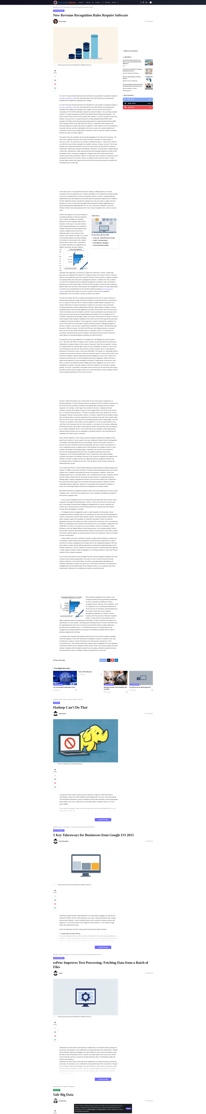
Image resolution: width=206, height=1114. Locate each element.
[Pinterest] (138, 107)
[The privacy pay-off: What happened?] (141, 678)
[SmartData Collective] (64, 2)
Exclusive (125, 73)
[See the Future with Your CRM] (103, 225)
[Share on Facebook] (55, 76)
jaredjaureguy (62, 1100)
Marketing (135, 73)
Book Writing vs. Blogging (100, 243)
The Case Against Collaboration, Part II (64, 687)
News (124, 65)
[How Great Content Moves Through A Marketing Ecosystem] (149, 71)
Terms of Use (101, 1109)
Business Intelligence (127, 88)
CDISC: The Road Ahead (100, 240)
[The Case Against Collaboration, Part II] (65, 678)
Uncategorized (58, 10)
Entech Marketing (63, 841)
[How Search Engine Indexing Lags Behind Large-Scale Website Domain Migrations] (149, 62)
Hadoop (56, 702)
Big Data (125, 80)
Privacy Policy (91, 1109)
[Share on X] (55, 80)
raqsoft (61, 973)
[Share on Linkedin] (55, 88)
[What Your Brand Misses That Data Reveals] (149, 79)
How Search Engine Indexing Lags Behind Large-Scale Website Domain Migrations (132, 62)
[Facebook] (138, 99)
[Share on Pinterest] (55, 84)
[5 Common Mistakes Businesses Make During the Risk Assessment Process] (149, 87)
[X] (138, 103)
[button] (128, 1108)
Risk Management (127, 90)
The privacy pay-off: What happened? (140, 687)
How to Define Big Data (85, 671)
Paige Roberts (62, 713)
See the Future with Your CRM (100, 235)
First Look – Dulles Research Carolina (104, 238)
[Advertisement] (88, 80)
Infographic (130, 73)
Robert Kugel (62, 21)
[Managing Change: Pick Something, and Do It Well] (116, 678)
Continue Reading (103, 819)
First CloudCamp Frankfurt (101, 245)
